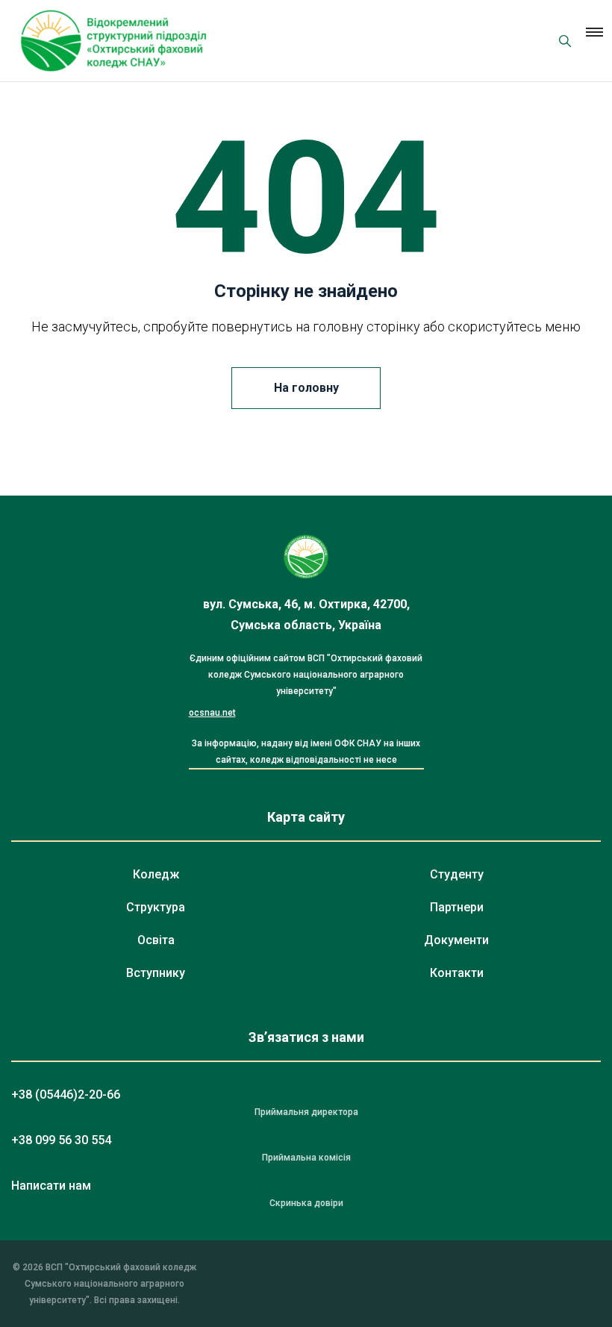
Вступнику (155, 973)
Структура (155, 907)
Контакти (457, 973)
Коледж (156, 874)
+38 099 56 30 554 (61, 1140)
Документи (456, 940)
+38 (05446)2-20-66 (65, 1094)
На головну (306, 388)
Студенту (457, 874)
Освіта (156, 940)
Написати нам (51, 1185)
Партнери (457, 907)
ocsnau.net (212, 713)
